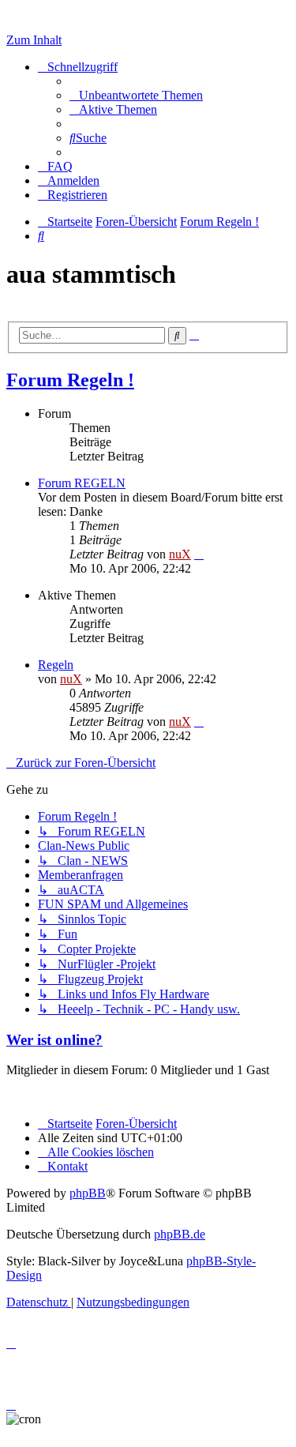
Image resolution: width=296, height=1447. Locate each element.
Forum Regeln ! (70, 380)
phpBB (87, 1193)
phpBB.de (179, 1234)
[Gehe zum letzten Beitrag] (199, 721)
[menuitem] (136, 95)
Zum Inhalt (34, 40)
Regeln (55, 664)
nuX (180, 554)
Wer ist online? (54, 1040)
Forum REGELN (82, 483)
